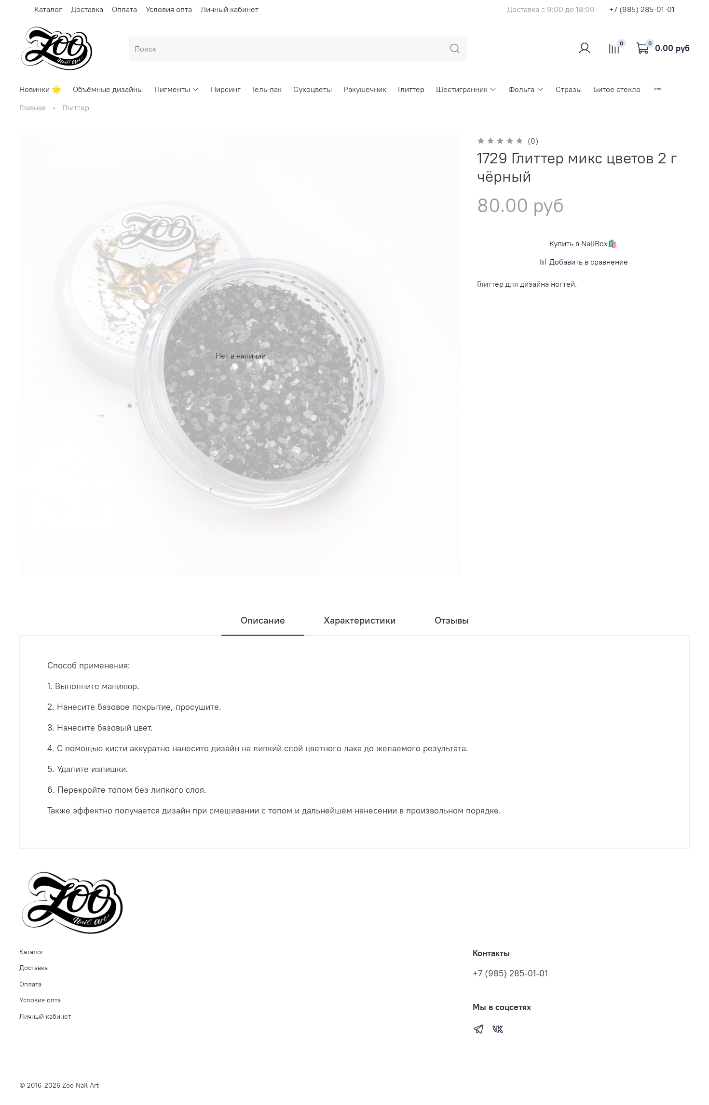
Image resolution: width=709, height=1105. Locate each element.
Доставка (87, 9)
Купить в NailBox (578, 243)
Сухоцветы (312, 89)
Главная (32, 107)
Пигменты (172, 89)
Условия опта (169, 9)
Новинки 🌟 (40, 89)
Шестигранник (462, 89)
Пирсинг (226, 89)
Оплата (124, 9)
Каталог (48, 9)
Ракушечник (364, 89)
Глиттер (411, 89)
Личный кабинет (230, 9)
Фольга (521, 89)
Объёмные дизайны (108, 89)
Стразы (569, 89)
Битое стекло (617, 89)
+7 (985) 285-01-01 (642, 9)
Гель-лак (267, 89)
